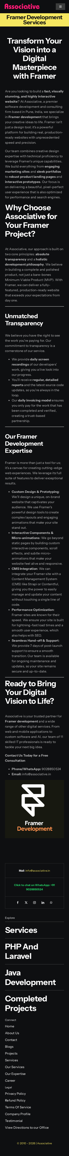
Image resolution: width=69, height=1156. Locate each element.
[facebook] (17, 902)
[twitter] (26, 902)
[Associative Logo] (22, 5)
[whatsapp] (51, 902)
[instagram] (34, 902)
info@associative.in (37, 870)
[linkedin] (43, 902)
